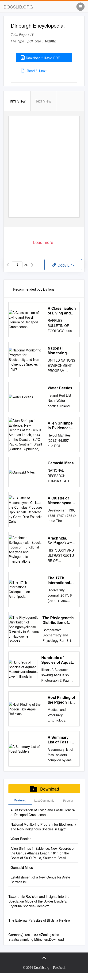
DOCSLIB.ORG (18, 7)
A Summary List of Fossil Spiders (59, 739)
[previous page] (7, 264)
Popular (68, 800)
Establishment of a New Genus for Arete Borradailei (40, 879)
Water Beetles (60, 388)
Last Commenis (44, 800)
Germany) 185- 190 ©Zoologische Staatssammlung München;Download (36, 937)
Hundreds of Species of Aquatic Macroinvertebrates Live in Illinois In (58, 660)
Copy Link (65, 265)
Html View (17, 101)
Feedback (59, 967)
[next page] (32, 264)
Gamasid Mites (61, 463)
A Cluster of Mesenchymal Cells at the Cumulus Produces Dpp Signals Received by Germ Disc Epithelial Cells (61, 500)
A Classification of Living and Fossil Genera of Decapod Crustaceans (62, 310)
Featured (20, 800)
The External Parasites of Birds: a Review (39, 920)
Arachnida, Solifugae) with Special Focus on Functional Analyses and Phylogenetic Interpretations (61, 540)
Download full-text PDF (43, 57)
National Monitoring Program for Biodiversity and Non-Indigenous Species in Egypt (58, 350)
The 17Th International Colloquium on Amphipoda (61, 580)
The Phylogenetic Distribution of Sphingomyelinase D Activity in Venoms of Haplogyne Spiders (59, 620)
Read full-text (36, 70)
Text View (43, 101)
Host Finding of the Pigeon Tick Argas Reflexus (61, 700)
